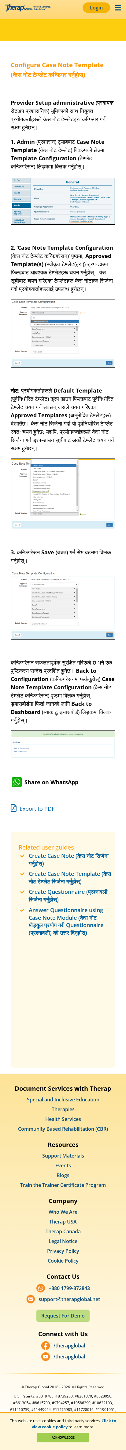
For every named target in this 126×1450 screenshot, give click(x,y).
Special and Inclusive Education (63, 1099)
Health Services (63, 1119)
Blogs (63, 1175)
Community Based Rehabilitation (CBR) (63, 1129)
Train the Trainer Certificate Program (63, 1185)
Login (96, 7)
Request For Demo (63, 1315)
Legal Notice (63, 1241)
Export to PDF (36, 808)
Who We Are (63, 1212)
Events (63, 1165)
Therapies (63, 1109)
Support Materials (63, 1155)
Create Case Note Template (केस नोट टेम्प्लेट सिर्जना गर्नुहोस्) (70, 877)
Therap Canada (63, 1231)
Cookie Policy (63, 1260)
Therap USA (63, 1221)
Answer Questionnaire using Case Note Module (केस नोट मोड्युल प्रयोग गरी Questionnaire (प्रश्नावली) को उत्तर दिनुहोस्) (66, 921)
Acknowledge (63, 1437)
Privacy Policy (63, 1251)
